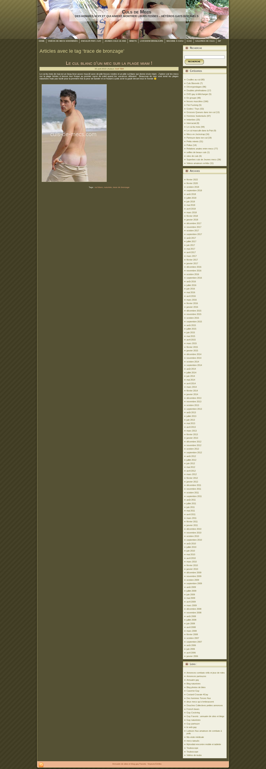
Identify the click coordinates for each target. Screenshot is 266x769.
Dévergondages (194, 87)
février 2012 (192, 478)
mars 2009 (192, 605)
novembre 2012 (194, 445)
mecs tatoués (193, 741)
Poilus (189, 145)
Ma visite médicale (195, 737)
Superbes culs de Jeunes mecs (202, 159)
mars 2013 (192, 431)
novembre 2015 (194, 314)
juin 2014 (191, 376)
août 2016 (191, 281)
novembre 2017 (194, 227)
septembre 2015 (194, 321)
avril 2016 (191, 296)
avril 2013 (191, 427)
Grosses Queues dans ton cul (201, 112)
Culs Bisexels (193, 83)
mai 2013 (191, 423)
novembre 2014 (194, 358)
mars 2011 (191, 518)
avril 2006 (191, 653)
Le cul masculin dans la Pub (200, 130)
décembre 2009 (194, 572)
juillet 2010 (191, 547)
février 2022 (192, 179)
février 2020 (192, 183)
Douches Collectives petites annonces (205, 705)
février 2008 (192, 634)
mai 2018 (191, 205)
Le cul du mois (193, 127)
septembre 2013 (194, 409)
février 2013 (192, 434)
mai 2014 (191, 380)
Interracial (191, 123)
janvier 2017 (192, 263)
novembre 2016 (194, 270)
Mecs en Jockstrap (196, 134)
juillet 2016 (191, 285)
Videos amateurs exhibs (198, 163)
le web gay (192, 727)
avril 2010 (191, 558)
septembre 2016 (194, 278)
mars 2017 (192, 256)
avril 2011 (191, 514)
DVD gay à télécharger (197, 94)
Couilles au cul (193, 79)
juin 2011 (191, 507)
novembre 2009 (194, 576)
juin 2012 (191, 463)
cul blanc (99, 187)
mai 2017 (191, 249)
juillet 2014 (191, 372)
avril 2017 (191, 252)
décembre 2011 (194, 485)
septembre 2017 (194, 234)
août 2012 (191, 456)
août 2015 (191, 325)
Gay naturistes (194, 720)
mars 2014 (192, 387)
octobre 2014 (193, 361)
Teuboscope (192, 748)
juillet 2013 (191, 416)
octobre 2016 (193, 274)
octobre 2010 (193, 536)
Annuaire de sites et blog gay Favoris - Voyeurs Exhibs (136, 764)
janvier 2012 (192, 482)
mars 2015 (192, 343)
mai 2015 (191, 336)
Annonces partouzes (196, 676)
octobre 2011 (193, 492)
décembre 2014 (194, 354)
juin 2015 (191, 332)
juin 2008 (191, 623)
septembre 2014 (194, 365)
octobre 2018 (193, 187)
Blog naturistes (194, 683)
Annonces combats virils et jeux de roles (206, 673)
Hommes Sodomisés (196, 116)
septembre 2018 (194, 190)
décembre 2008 (194, 609)
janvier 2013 (192, 438)
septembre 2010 (194, 540)
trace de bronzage (121, 187)
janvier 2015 (192, 350)
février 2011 (192, 521)
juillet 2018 (191, 198)
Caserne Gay (193, 691)
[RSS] (41, 765)
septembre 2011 (194, 496)
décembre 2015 (194, 311)
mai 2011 (191, 510)
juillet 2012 (191, 460)
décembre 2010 (194, 529)
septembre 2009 (194, 583)
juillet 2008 (191, 620)
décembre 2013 (194, 398)
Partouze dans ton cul (197, 138)
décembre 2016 (194, 267)
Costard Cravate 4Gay (197, 694)
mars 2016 (192, 300)
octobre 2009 (193, 580)
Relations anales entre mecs (200, 148)
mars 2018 (192, 212)
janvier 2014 (192, 394)
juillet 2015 (191, 329)
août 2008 (191, 616)
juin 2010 (191, 551)
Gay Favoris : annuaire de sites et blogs (205, 716)
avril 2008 (191, 627)
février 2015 (192, 347)
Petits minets (193, 141)
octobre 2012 (193, 449)
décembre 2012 (194, 441)
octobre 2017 (193, 230)
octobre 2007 (193, 638)
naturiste (108, 187)
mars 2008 (192, 631)
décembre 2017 (194, 223)
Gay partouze (193, 724)
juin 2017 (191, 245)
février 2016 (192, 303)
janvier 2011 (192, 525)
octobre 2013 (193, 405)
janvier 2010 (192, 569)
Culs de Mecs (136, 11)
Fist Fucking (192, 105)
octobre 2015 (193, 318)
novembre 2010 (194, 532)
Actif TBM (119, 69)
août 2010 (191, 543)
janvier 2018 (192, 219)
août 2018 (191, 194)
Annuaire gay (193, 680)
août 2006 (191, 645)
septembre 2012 (194, 452)
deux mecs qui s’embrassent (200, 702)
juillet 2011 (191, 503)
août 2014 (191, 369)
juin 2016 (191, 289)
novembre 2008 (194, 612)
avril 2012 (191, 471)
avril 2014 (191, 383)
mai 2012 (191, 467)
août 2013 (191, 412)
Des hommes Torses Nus (199, 698)
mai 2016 (191, 292)
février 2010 (192, 565)
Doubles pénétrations (197, 90)
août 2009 (191, 587)
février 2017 (192, 260)
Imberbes (191, 119)
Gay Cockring (193, 712)
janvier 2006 (192, 656)
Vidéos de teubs (194, 755)
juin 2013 (191, 420)
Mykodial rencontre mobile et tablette (204, 744)
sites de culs (192, 156)
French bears (193, 709)
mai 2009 (191, 598)
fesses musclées (195, 101)
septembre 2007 (194, 642)
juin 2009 (191, 594)
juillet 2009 (191, 591)
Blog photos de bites (196, 687)
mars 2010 (192, 561)
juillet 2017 (191, 241)
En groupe (191, 98)
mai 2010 (191, 554)
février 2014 (192, 390)
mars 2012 (192, 474)
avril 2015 (191, 339)
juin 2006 (191, 649)
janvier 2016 (192, 307)
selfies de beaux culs (196, 152)
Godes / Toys (193, 109)
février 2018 (192, 216)
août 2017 (191, 238)
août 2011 (191, 500)
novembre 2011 (194, 489)
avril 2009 (191, 602)
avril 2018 (191, 209)
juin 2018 (191, 201)
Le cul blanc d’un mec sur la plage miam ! (109, 63)
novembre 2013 (194, 401)
